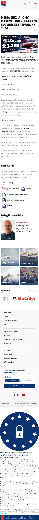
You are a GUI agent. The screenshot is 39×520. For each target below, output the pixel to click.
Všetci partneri (33, 291)
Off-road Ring (9, 362)
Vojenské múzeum (10, 358)
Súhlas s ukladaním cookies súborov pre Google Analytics (17, 504)
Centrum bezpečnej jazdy (13, 339)
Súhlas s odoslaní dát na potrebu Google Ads (13, 500)
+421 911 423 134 (24, 231)
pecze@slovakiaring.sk (26, 229)
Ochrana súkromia (10, 320)
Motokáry (7, 343)
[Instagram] (18, 395)
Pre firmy (7, 335)
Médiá (6, 324)
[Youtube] (23, 395)
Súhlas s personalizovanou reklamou (11, 502)
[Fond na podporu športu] (5, 299)
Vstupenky (14, 518)
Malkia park (8, 354)
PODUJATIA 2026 (22, 518)
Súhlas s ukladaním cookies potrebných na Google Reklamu (18, 498)
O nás (6, 317)
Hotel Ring (7, 350)
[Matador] (25, 299)
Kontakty (30, 518)
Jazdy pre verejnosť (11, 331)
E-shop (7, 518)
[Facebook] (14, 395)
